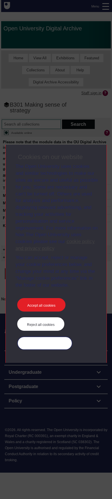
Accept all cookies (41, 306)
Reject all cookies (41, 325)
